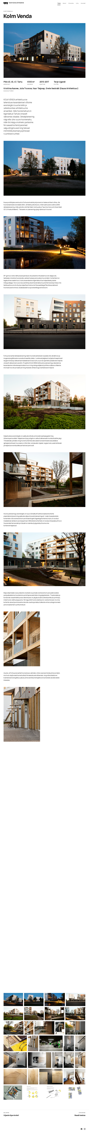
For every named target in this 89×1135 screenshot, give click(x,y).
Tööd (58, 3)
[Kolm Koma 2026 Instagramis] (84, 1129)
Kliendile (71, 3)
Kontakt (83, 3)
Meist (64, 3)
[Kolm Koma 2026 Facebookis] (81, 1129)
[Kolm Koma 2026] (14, 3)
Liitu (77, 3)
